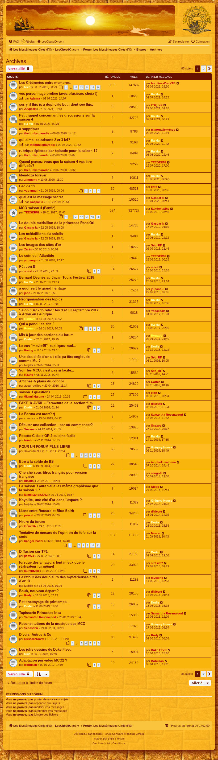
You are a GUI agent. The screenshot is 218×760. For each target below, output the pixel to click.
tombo (28, 440)
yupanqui (30, 190)
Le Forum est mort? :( (37, 414)
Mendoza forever (33, 175)
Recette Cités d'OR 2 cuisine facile (47, 436)
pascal (28, 515)
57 (81, 217)
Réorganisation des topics (40, 299)
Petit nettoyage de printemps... (44, 602)
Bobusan (30, 664)
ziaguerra (30, 179)
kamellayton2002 (36, 494)
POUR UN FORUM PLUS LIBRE (44, 447)
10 (92, 545)
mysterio (157, 577)
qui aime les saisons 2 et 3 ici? (44, 140)
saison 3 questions (34, 392)
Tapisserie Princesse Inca (40, 613)
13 (81, 87)
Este (154, 186)
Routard (30, 318)
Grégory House (161, 447)
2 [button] (203, 68)
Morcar (156, 533)
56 (75, 217)
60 (98, 217)
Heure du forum (32, 522)
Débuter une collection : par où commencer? (56, 425)
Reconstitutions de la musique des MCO (52, 624)
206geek (30, 108)
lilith (154, 392)
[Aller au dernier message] (178, 83)
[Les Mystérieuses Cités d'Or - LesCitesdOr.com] (197, 20)
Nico (27, 87)
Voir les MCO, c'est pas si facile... (46, 370)
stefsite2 (157, 563)
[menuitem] (14, 41)
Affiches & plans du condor (41, 381)
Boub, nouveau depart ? (39, 591)
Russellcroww (34, 639)
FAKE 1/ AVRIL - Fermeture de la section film (56, 403)
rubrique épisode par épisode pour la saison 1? (58, 151)
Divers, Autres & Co (35, 635)
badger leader (33, 541)
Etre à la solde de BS (36, 462)
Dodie (28, 339)
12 (75, 87)
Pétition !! (27, 267)
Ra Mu (155, 94)
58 (87, 217)
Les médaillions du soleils (41, 234)
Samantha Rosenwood (167, 414)
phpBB (97, 733)
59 (92, 217)
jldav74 (29, 555)
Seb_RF (156, 245)
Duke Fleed (159, 650)
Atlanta (35, 98)
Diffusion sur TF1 (33, 552)
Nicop (155, 486)
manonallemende (163, 129)
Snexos (29, 429)
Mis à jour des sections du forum (46, 335)
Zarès (28, 249)
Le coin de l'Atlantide (36, 256)
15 (92, 87)
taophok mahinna (163, 462)
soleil (28, 271)
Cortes (155, 381)
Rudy (28, 595)
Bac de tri (27, 186)
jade (27, 293)
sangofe (156, 473)
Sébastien (31, 628)
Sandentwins (160, 208)
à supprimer (29, 129)
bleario (29, 480)
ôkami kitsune (34, 396)
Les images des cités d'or (40, 245)
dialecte (156, 403)
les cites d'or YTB (163, 83)
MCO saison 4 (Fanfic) (37, 208)
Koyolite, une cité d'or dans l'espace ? (50, 500)
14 (87, 87)
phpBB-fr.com (116, 738)
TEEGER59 (158, 162)
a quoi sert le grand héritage (42, 288)
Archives (16, 61)
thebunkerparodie (36, 133)
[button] (209, 68)
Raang (28, 350)
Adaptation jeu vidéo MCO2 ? (43, 660)
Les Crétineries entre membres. (45, 83)
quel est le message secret (41, 197)
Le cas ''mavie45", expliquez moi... (47, 346)
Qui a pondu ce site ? (36, 324)
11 (98, 545)
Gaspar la (36, 202)
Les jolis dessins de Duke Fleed (45, 649)
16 (98, 87)
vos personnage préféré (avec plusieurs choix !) (58, 94)
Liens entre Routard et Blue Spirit (46, 511)
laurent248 (31, 570)
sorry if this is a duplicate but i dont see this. (56, 104)
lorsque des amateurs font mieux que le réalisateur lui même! (52, 564)
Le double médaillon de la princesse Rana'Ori (56, 223)
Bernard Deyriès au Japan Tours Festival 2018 (56, 277)
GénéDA (30, 526)
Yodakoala (158, 310)
